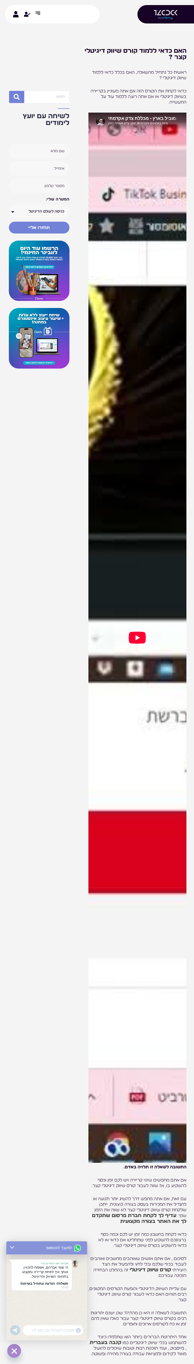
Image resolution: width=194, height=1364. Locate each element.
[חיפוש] (16, 97)
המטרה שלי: (57, 199)
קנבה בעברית (105, 1342)
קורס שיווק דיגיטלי (150, 1269)
